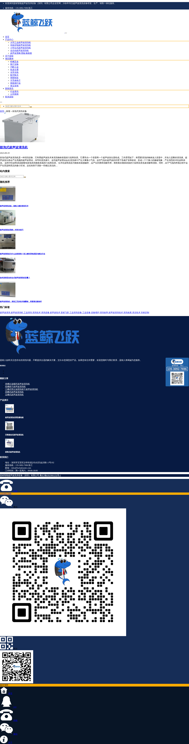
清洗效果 (127, 312)
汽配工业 (14, 67)
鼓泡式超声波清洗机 (14, 147)
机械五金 (14, 61)
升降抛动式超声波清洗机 (14, 435)
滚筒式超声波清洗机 (12, 452)
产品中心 (9, 39)
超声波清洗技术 (116, 312)
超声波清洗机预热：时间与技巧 (11, 230)
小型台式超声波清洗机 (20, 48)
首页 (7, 37)
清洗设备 (45, 312)
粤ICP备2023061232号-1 (50, 475)
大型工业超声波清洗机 (20, 42)
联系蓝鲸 (9, 97)
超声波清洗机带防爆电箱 (14, 417)
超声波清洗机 (17, 312)
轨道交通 (14, 70)
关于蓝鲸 (9, 56)
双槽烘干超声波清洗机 (15, 386)
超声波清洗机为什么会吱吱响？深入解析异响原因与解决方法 (22, 254)
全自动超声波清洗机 (19, 50)
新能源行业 (15, 83)
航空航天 (14, 75)
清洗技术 (36, 312)
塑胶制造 (14, 78)
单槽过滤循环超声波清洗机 (17, 384)
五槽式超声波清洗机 (14, 395)
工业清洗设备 (75, 312)
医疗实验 (14, 64)
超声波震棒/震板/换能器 (21, 53)
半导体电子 (15, 80)
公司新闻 (14, 94)
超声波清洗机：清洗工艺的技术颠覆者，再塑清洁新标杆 (21, 301)
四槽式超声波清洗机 (14, 392)
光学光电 (14, 72)
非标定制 (145, 312)
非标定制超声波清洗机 (20, 45)
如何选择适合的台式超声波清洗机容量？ (15, 278)
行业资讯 (14, 91)
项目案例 (9, 58)
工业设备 (86, 312)
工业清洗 (28, 312)
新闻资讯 (9, 88)
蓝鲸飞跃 (65, 312)
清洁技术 (136, 312)
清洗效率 (104, 312)
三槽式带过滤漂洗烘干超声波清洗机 (21, 389)
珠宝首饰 (14, 86)
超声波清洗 (5, 312)
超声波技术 (55, 312)
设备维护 (95, 312)
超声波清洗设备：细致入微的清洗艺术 (14, 206)
